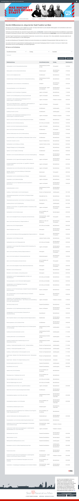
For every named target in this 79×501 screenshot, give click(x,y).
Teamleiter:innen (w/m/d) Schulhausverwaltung (15, 123)
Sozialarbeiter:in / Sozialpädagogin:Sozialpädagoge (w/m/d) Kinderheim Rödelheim (22, 465)
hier (66, 40)
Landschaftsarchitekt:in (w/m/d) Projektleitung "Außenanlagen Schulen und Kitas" (21, 137)
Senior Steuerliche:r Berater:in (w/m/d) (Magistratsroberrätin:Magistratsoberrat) (21, 317)
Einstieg (54, 62)
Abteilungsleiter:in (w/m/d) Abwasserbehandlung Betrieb (17, 66)
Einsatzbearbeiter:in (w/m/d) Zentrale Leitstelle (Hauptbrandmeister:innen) (20, 420)
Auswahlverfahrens (39, 36)
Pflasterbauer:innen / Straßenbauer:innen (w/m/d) (16, 375)
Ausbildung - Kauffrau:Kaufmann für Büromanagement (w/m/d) (18, 352)
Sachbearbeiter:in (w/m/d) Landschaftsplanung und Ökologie (18, 176)
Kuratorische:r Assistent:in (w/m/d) (13, 140)
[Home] (39, 10)
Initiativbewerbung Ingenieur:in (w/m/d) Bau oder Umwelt (17, 395)
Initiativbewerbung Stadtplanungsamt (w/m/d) (15, 406)
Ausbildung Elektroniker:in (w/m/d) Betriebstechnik (16, 336)
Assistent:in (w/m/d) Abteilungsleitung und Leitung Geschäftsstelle (19, 95)
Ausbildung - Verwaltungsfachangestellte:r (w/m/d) (16, 348)
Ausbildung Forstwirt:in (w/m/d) (12, 111)
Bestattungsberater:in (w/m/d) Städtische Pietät (15, 322)
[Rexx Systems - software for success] (70, 471)
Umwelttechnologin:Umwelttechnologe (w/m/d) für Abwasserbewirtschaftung (21, 79)
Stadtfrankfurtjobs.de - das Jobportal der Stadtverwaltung (12, 1)
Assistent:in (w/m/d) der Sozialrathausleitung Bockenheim (17, 126)
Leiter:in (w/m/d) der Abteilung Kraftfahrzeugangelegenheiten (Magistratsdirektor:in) (22, 234)
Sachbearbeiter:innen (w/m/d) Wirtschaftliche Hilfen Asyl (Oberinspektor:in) (20, 168)
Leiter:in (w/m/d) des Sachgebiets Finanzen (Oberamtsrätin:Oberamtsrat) (20, 265)
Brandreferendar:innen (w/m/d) (12, 366)
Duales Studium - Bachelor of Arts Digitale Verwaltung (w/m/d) (18, 360)
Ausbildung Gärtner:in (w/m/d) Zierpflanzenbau (15, 203)
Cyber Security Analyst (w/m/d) (12, 304)
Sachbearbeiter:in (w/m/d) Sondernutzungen (15, 212)
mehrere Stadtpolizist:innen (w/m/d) (13, 229)
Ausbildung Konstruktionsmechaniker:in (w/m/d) (15, 332)
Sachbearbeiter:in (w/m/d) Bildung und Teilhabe (15, 144)
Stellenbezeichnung (11, 62)
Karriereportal (42, 19)
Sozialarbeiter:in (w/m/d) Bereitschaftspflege (15, 179)
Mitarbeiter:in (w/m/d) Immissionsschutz (14, 269)
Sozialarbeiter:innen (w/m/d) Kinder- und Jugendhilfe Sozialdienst (18, 385)
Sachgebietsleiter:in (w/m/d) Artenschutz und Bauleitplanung (18, 83)
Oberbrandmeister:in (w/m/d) (12, 437)
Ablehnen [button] (72, 495)
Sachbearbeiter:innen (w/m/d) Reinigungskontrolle (16, 242)
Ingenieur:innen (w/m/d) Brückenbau (13, 370)
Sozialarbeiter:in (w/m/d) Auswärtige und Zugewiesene (16, 92)
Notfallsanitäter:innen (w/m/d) (12, 433)
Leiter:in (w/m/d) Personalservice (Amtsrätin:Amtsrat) (16, 261)
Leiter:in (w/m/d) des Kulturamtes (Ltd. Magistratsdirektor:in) (18, 221)
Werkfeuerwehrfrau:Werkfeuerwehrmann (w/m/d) (15, 440)
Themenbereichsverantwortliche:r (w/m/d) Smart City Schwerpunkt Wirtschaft (21, 200)
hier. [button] (74, 490)
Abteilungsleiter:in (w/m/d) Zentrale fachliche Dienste (16, 71)
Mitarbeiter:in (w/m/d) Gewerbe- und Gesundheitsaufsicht (17, 273)
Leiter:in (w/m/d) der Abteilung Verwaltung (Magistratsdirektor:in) (18, 251)
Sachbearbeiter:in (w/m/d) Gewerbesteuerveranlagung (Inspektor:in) (19, 308)
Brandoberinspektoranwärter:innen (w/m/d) (14, 363)
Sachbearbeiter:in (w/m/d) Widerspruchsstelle (15, 238)
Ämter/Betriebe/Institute (44, 62)
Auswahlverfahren (23, 19)
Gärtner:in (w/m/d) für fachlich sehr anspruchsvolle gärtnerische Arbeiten (20, 119)
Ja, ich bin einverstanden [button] (67, 493)
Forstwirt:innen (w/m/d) (11, 450)
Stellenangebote (11, 19)
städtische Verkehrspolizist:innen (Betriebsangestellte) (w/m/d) (18, 416)
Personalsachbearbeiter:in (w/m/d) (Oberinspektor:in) (16, 88)
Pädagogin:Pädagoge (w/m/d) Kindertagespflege (15, 147)
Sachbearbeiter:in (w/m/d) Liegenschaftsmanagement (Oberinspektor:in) (20, 159)
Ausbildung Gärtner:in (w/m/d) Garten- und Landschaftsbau (17, 108)
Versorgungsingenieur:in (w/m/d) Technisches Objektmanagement (19, 281)
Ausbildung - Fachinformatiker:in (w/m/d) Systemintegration (17, 192)
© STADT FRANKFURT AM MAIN (32, 496)
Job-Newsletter (40, 32)
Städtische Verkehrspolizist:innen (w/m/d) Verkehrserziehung (18, 133)
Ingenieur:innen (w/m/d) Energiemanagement (15, 225)
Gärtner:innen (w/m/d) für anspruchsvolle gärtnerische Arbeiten (18, 389)
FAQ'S (33, 19)
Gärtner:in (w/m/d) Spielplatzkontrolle (13, 75)
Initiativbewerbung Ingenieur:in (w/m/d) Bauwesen (16, 401)
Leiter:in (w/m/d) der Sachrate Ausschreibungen (15, 129)
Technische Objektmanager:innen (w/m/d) (14, 382)
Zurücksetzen (61, 58)
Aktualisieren (69, 58)
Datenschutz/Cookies (49, 496)
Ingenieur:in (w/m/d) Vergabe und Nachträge (15, 150)
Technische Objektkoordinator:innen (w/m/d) (15, 379)
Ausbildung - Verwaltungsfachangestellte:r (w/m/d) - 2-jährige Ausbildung (20, 345)
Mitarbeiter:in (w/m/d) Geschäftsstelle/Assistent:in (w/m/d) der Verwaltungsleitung (22, 154)
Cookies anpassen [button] (61, 495)
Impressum (41, 496)
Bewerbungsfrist (69, 62)
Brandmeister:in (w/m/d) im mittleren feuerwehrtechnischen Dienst (19, 445)
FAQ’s (50, 36)
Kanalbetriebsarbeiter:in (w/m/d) (12, 188)
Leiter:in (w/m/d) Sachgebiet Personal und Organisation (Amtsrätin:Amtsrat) (20, 216)
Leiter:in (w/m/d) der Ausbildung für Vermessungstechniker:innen (18, 256)
